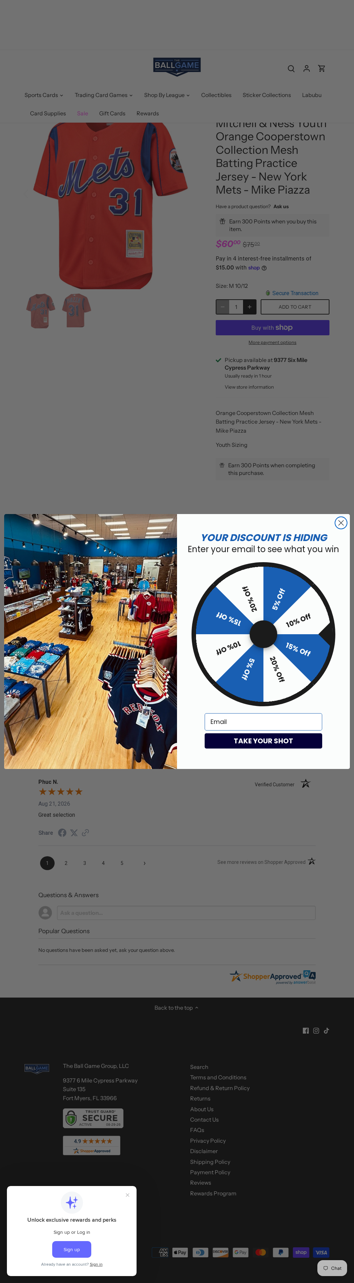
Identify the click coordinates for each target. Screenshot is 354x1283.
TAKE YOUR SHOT (263, 741)
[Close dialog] (341, 523)
